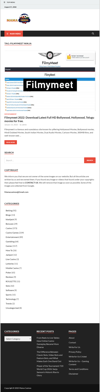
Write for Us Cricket (78, 356)
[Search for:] (50, 160)
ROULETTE (11, 281)
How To (9, 250)
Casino (9, 228)
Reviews (9, 277)
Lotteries (10, 263)
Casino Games (12, 232)
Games (9, 246)
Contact (72, 342)
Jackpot (9, 255)
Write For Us (74, 347)
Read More (9, 141)
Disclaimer (73, 373)
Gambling (10, 241)
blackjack (10, 219)
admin (24, 125)
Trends (9, 303)
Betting (9, 210)
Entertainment (10, 114)
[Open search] (93, 34)
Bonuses (9, 224)
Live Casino (11, 259)
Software (10, 290)
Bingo (8, 215)
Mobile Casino (12, 268)
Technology (11, 299)
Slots (8, 286)
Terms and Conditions (78, 369)
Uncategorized (12, 308)
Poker (8, 272)
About (71, 338)
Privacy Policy (75, 352)
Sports (9, 294)
